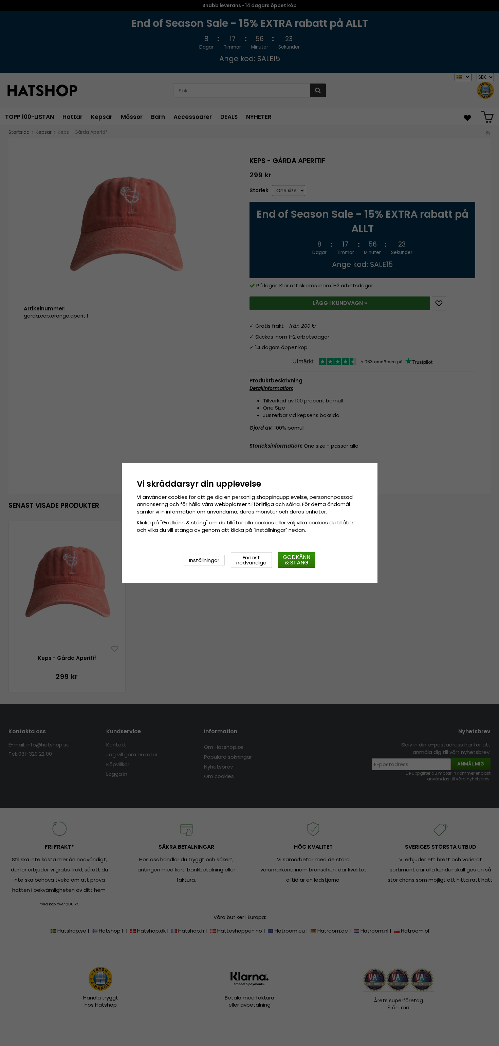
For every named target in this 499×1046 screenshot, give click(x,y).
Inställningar (204, 560)
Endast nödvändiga (251, 560)
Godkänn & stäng (296, 559)
